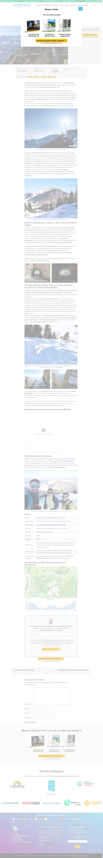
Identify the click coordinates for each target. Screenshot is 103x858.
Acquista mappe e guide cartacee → (51, 41)
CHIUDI (80, 8)
